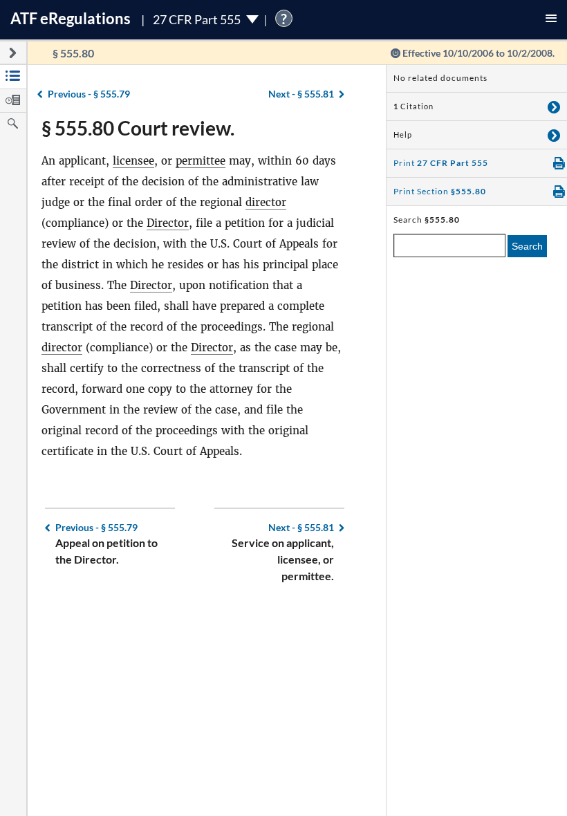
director (265, 202)
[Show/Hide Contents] (554, 106)
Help (402, 135)
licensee (133, 160)
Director (168, 223)
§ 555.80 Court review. (137, 128)
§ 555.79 (89, 94)
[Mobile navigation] (551, 19)
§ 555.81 (301, 94)
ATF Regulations (70, 18)
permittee (200, 160)
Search (527, 246)
